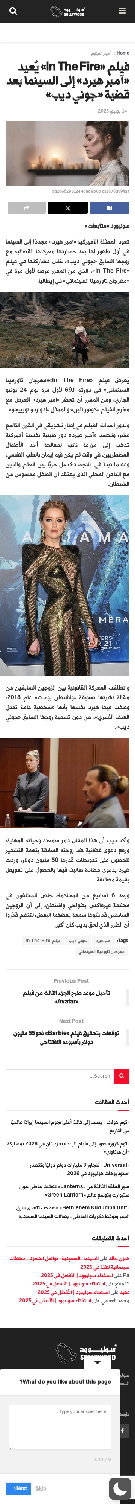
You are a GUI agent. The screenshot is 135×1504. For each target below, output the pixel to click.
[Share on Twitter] (67, 208)
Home (123, 53)
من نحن (121, 32)
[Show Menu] (122, 11)
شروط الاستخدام (40, 32)
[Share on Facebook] (109, 208)
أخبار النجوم (101, 53)
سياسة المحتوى (85, 32)
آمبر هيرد (103, 940)
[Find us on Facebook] (122, 1431)
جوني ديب (78, 940)
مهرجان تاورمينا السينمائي (101, 951)
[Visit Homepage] (67, 11)
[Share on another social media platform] (27, 208)
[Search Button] (13, 11)
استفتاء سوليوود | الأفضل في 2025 (77, 1275)
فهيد (124, 1292)
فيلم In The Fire (43, 940)
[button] (120, 1489)
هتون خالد (119, 1258)
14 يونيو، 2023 (112, 111)
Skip (41, 1488)
